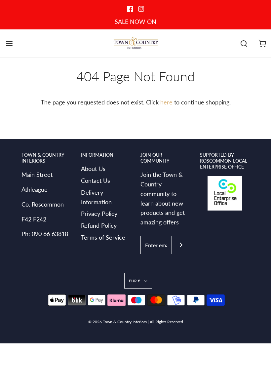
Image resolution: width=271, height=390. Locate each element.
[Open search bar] (244, 43)
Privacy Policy (99, 213)
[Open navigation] (9, 43)
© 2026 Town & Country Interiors (117, 321)
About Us (93, 168)
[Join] (181, 245)
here (166, 102)
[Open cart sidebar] (262, 43)
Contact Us (95, 180)
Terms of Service (103, 237)
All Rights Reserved (166, 321)
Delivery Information (96, 197)
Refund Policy (99, 225)
